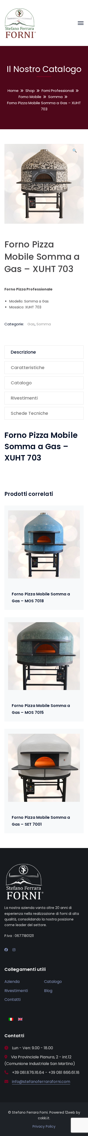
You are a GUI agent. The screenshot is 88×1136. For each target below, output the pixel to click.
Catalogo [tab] (21, 383)
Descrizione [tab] (23, 352)
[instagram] (13, 949)
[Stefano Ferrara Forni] (20, 22)
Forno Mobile (30, 96)
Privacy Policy (44, 1126)
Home (13, 90)
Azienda (12, 981)
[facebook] (6, 949)
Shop (30, 90)
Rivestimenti (16, 990)
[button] (74, 152)
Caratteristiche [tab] (27, 367)
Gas (31, 324)
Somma (55, 96)
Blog (48, 990)
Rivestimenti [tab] (24, 398)
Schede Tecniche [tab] (29, 413)
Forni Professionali (58, 90)
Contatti (12, 999)
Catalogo (53, 981)
